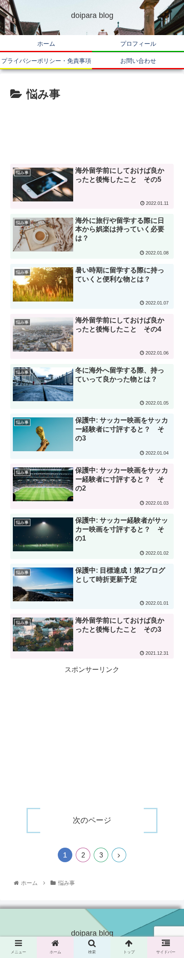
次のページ (92, 820)
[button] (166, 789)
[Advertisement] (92, 130)
